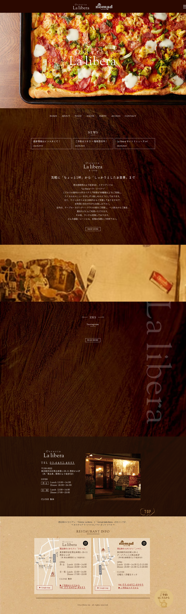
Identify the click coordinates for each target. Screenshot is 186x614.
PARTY (103, 116)
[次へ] (171, 60)
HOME (53, 116)
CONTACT (130, 116)
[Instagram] (85, 543)
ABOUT (66, 116)
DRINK (91, 116)
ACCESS (116, 116)
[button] (45, 483)
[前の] (14, 60)
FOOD (78, 116)
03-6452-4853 (62, 462)
